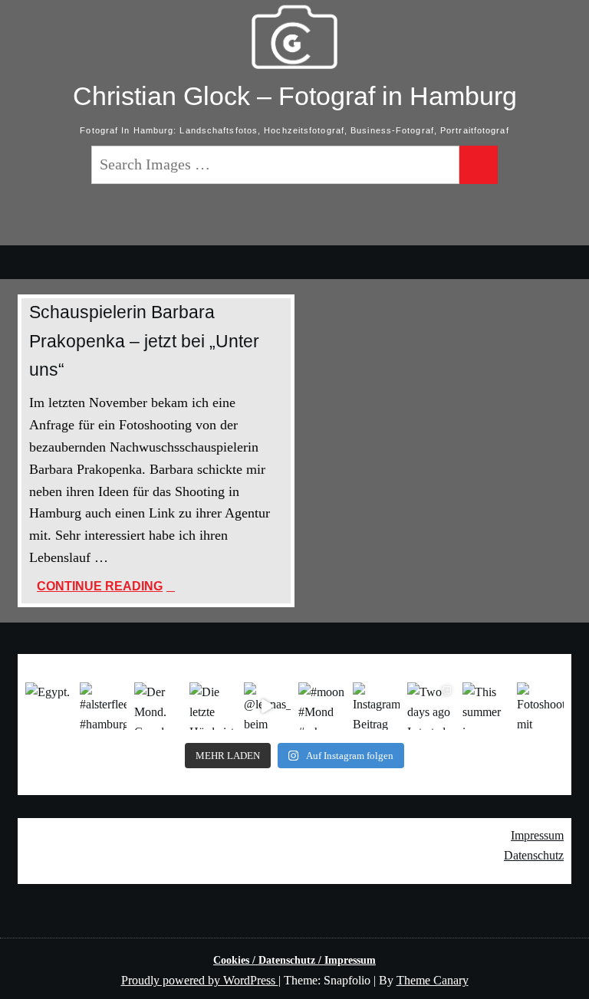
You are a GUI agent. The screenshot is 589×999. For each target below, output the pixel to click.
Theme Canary (433, 980)
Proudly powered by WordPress (199, 980)
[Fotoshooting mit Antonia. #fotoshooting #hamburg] (540, 705)
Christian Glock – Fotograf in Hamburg (295, 95)
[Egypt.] (48, 705)
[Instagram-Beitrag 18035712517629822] (376, 705)
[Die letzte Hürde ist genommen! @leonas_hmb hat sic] (212, 705)
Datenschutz (534, 855)
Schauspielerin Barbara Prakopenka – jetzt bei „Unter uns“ (144, 341)
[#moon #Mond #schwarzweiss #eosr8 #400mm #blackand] (321, 705)
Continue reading (158, 587)
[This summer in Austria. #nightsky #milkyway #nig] (485, 705)
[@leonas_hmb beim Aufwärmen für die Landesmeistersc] (267, 705)
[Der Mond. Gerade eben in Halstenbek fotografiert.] (157, 705)
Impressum (537, 835)
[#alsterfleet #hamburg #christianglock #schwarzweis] (103, 705)
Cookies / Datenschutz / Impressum (294, 960)
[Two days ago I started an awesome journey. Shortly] (430, 705)
